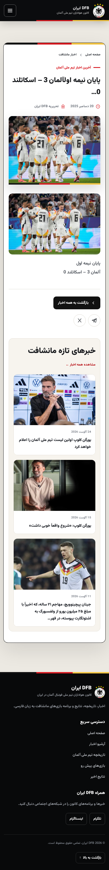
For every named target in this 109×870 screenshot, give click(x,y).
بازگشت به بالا (90, 857)
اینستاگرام (76, 818)
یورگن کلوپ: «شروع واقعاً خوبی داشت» (60, 526)
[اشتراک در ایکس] (80, 320)
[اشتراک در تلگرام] (94, 320)
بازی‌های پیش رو (93, 766)
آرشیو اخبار (97, 744)
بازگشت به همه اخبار (73, 303)
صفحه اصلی (92, 54)
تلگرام (97, 818)
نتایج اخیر (98, 777)
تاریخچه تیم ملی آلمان (89, 755)
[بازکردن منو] (10, 10)
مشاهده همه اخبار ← (81, 364)
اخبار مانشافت (68, 54)
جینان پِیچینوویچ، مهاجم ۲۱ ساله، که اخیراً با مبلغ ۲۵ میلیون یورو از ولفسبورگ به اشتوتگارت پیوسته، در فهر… (56, 612)
